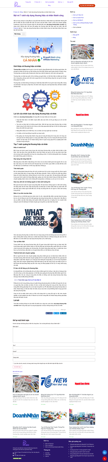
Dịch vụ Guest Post (78, 17)
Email (15, 351)
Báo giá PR (70, 2)
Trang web (16, 357)
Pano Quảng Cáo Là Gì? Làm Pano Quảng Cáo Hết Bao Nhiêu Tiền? (81, 221)
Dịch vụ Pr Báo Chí (78, 15)
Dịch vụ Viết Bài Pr (78, 20)
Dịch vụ (60, 2)
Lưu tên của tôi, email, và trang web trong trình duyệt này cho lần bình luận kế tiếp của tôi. (38, 363)
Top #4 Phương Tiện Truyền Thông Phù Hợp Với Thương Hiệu (81, 188)
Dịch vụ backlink (49, 2)
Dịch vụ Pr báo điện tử (34, 280)
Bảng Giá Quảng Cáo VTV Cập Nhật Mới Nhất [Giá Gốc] (81, 93)
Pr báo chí (37, 2)
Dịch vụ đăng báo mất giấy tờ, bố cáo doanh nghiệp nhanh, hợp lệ (82, 62)
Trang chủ (28, 2)
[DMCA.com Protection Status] (17, 459)
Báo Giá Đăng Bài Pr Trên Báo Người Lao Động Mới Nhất (81, 125)
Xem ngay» (15, 404)
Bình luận (16, 326)
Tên (14, 345)
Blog (49, 5)
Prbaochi (16, 28)
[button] (49, 313)
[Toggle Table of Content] (22, 34)
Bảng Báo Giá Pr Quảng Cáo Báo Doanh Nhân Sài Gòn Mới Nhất (80, 156)
